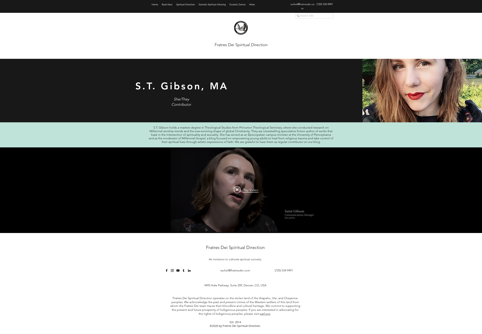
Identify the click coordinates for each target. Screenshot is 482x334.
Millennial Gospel (193, 138)
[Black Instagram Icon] (172, 270)
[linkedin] (189, 270)
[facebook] (167, 270)
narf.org (265, 314)
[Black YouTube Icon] (178, 270)
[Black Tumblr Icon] (183, 270)
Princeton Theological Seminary (260, 127)
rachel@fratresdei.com (235, 270)
